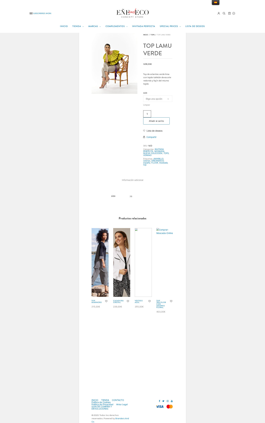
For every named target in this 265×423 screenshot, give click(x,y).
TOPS (152, 35)
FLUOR (154, 162)
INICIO (64, 26)
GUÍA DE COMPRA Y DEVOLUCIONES (102, 408)
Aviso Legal (122, 404)
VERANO (147, 155)
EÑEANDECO (158, 160)
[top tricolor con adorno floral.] (164, 262)
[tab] (132, 180)
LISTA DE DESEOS (195, 26)
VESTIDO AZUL (139, 301)
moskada (163, 162)
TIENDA (76, 26)
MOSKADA (159, 151)
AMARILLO (158, 158)
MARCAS (93, 26)
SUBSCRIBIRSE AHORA (42, 13)
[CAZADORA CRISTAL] (121, 262)
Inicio (145, 35)
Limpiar (146, 105)
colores (146, 160)
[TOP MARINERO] (100, 262)
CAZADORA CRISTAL (118, 301)
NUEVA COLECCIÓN (152, 153)
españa (146, 162)
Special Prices (169, 26)
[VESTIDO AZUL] (143, 262)
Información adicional (132, 180)
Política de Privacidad (102, 404)
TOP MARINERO (97, 301)
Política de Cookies (101, 402)
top (144, 164)
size (145, 93)
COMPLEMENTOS (115, 26)
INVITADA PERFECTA (143, 26)
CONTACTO (118, 400)
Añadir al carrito (156, 121)
